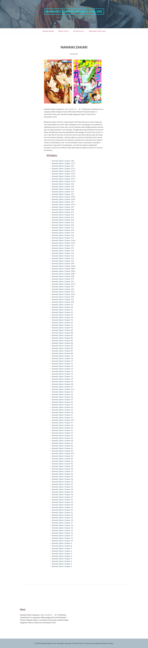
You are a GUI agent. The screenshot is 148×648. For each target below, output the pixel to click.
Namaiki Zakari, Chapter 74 (62, 369)
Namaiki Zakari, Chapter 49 (62, 438)
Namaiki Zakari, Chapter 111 (63, 258)
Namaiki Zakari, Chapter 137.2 (63, 171)
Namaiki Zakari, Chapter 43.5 (63, 453)
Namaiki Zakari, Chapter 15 (62, 528)
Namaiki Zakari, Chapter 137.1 (63, 168)
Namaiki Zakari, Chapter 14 (62, 530)
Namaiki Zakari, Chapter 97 (62, 310)
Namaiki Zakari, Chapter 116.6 (63, 240)
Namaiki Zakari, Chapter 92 (62, 322)
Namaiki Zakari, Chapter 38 (62, 469)
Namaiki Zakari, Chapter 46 (62, 446)
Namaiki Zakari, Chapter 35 (62, 476)
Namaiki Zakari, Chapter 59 (62, 410)
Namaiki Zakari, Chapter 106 (63, 281)
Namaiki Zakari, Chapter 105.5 (63, 284)
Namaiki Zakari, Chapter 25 (62, 502)
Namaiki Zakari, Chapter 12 (62, 535)
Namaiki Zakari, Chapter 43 (62, 456)
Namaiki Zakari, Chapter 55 (62, 423)
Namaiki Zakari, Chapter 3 (62, 559)
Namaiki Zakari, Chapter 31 (62, 487)
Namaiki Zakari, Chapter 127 (63, 212)
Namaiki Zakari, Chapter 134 (63, 186)
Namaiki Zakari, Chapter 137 (63, 166)
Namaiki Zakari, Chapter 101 (63, 299)
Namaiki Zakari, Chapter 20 (62, 515)
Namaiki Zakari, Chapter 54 (62, 425)
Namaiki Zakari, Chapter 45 (62, 448)
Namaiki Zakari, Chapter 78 (62, 358)
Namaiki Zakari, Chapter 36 (62, 474)
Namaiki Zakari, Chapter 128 (63, 209)
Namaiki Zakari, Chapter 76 (62, 364)
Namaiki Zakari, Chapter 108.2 (63, 271)
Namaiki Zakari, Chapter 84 (62, 343)
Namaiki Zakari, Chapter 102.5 (63, 294)
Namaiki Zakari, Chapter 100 (63, 302)
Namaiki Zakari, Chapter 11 (62, 538)
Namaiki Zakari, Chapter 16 (62, 525)
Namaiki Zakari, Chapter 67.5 (63, 389)
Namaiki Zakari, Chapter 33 (62, 482)
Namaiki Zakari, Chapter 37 (62, 471)
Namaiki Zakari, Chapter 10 (62, 541)
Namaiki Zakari (48, 31)
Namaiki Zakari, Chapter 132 (63, 192)
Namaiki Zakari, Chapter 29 (62, 492)
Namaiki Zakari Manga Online (74, 11)
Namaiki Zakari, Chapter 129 (63, 207)
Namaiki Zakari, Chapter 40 (62, 464)
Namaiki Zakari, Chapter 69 (62, 381)
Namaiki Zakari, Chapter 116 (63, 245)
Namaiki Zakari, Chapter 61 (62, 405)
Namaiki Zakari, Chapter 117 (63, 238)
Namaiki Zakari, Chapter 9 (62, 543)
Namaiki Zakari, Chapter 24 (62, 505)
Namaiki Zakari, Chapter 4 (62, 556)
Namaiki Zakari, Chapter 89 (62, 330)
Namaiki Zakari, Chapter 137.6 (63, 181)
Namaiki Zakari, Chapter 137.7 (63, 163)
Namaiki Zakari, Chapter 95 (62, 315)
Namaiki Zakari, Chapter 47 (62, 443)
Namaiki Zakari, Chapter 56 (62, 417)
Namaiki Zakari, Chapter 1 (62, 564)
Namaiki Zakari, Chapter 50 (62, 435)
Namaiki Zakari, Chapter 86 (62, 338)
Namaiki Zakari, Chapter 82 (62, 348)
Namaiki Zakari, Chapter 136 (63, 184)
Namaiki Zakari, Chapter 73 (62, 371)
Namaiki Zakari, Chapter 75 (62, 366)
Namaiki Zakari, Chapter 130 (63, 202)
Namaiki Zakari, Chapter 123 (63, 222)
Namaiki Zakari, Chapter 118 (63, 235)
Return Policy (78, 31)
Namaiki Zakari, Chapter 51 (62, 433)
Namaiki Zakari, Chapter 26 (62, 500)
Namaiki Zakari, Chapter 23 (62, 507)
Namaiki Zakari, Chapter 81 (62, 351)
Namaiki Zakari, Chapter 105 (63, 286)
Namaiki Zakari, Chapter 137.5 (63, 179)
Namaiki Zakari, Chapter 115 (63, 248)
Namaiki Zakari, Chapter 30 (62, 489)
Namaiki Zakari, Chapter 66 (62, 392)
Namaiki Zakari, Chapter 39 (62, 466)
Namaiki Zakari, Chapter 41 (62, 461)
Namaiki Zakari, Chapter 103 (63, 292)
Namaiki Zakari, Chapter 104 (63, 289)
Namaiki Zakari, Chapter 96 (62, 312)
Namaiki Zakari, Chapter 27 (62, 497)
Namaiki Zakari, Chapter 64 (62, 397)
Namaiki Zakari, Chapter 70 (62, 379)
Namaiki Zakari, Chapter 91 (62, 325)
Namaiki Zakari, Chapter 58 (62, 412)
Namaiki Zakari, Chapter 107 (63, 279)
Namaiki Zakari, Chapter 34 (62, 479)
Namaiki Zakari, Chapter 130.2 (63, 199)
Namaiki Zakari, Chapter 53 (62, 428)
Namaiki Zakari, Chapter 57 (62, 415)
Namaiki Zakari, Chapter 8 (62, 546)
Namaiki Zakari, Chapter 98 (62, 307)
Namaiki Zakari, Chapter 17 (62, 523)
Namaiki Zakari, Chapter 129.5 (63, 204)
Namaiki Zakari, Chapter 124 (63, 220)
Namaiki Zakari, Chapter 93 (62, 320)
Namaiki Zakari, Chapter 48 (62, 441)
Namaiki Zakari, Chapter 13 (62, 533)
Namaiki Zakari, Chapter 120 (63, 230)
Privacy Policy (63, 31)
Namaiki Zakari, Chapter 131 (63, 194)
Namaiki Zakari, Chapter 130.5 (63, 197)
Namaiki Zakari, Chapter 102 (63, 297)
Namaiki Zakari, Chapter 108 (63, 276)
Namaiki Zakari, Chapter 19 (62, 518)
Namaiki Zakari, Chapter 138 (63, 161)
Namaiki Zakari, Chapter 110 (63, 261)
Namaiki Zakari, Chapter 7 (62, 548)
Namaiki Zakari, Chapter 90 (62, 328)
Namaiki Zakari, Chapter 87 (62, 335)
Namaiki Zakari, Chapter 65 (62, 394)
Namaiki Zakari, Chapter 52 (62, 430)
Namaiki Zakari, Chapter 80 (62, 353)
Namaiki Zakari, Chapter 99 (62, 304)
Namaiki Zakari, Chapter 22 (62, 510)
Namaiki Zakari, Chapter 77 (62, 361)
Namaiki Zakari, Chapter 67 (62, 387)
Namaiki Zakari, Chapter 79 (62, 356)
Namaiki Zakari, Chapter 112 (63, 256)
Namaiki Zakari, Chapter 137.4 (63, 176)
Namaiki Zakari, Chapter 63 (62, 399)
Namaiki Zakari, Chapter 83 (62, 346)
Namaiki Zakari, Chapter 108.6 (63, 266)
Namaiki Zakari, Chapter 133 (63, 189)
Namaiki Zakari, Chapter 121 (63, 227)
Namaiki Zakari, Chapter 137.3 (63, 174)
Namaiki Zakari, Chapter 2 (62, 561)
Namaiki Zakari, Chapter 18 (62, 520)
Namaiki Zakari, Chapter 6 (62, 551)
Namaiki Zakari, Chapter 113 (63, 253)
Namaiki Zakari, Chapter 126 (63, 215)
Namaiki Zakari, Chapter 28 (62, 494)
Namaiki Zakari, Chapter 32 (62, 484)
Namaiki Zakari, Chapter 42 (62, 458)
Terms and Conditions (97, 31)
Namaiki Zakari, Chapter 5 (62, 553)
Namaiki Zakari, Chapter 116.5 (63, 243)
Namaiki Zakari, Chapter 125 (63, 217)
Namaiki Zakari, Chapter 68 (62, 384)
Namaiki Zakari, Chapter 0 (62, 566)
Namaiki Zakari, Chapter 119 (63, 233)
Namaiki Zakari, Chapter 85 (62, 340)
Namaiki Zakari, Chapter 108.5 (63, 269)
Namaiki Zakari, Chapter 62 (62, 402)
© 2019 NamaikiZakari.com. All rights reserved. (53, 643)
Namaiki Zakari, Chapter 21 (62, 512)
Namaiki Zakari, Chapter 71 (62, 376)
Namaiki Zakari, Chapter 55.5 (63, 420)
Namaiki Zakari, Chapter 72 (62, 374)
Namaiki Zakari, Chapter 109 (63, 263)
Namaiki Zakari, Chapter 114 (63, 251)
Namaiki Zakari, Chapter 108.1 (63, 274)
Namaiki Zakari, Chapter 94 (62, 317)
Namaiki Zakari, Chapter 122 (63, 225)
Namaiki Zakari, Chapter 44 (62, 451)
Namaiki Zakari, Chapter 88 (62, 333)
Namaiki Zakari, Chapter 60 (62, 407)
